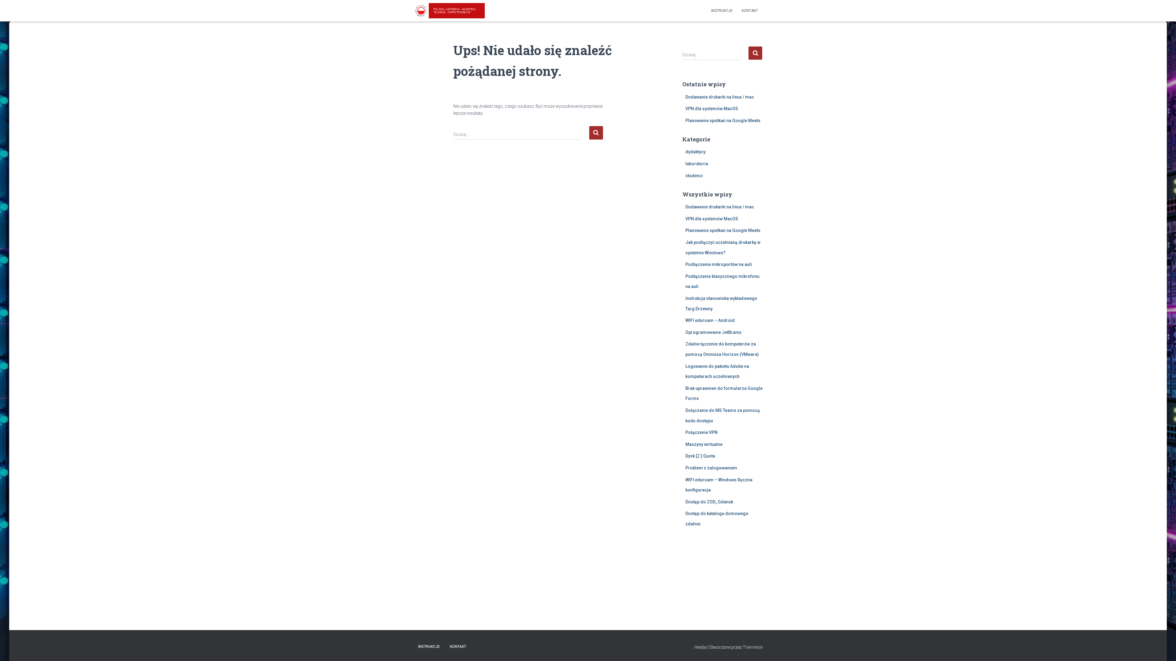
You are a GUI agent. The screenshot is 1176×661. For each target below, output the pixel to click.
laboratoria (696, 163)
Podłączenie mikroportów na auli (718, 264)
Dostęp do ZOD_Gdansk (709, 501)
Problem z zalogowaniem (711, 467)
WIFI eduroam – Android (710, 320)
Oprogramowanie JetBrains (713, 332)
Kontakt (750, 11)
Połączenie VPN (701, 432)
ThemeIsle (753, 647)
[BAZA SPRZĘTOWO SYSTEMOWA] (449, 10)
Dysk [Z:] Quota (700, 456)
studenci (694, 175)
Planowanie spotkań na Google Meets (722, 120)
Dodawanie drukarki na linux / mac (719, 97)
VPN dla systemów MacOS (711, 108)
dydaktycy (695, 151)
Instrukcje (722, 11)
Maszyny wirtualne (703, 444)
